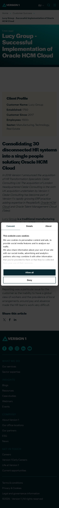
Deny (29, 280)
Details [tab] (29, 226)
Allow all (29, 272)
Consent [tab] (10, 226)
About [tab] (48, 226)
